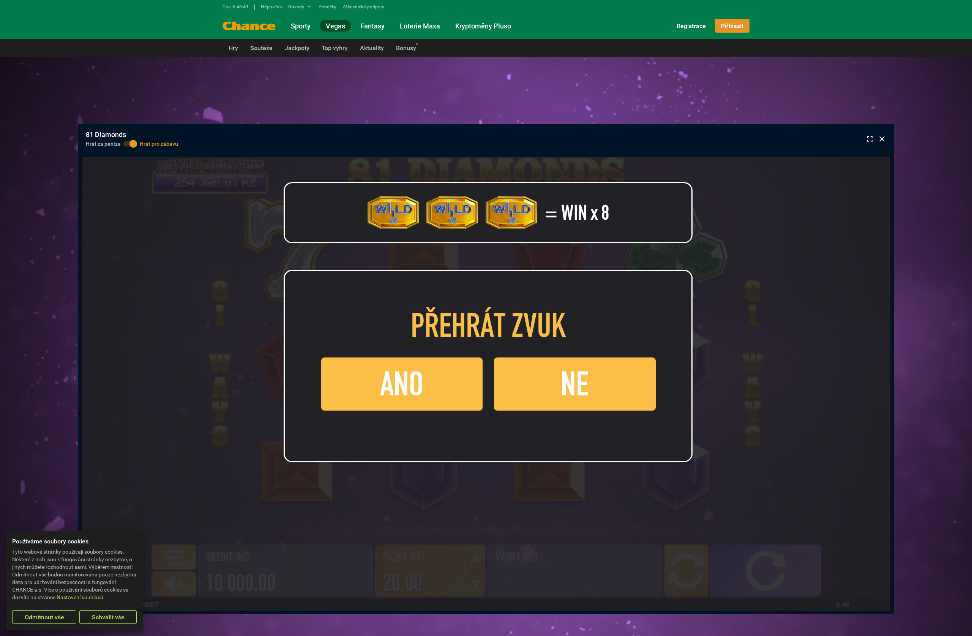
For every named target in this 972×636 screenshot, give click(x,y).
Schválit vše (108, 617)
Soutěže (261, 48)
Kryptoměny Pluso (483, 25)
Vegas (335, 25)
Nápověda (271, 6)
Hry (233, 48)
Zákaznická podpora (363, 6)
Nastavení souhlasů (80, 597)
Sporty (301, 25)
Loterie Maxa (420, 25)
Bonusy (406, 48)
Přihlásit (732, 26)
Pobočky (327, 6)
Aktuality (372, 48)
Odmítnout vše (44, 617)
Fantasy (372, 25)
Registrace (691, 26)
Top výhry (335, 48)
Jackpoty (297, 48)
